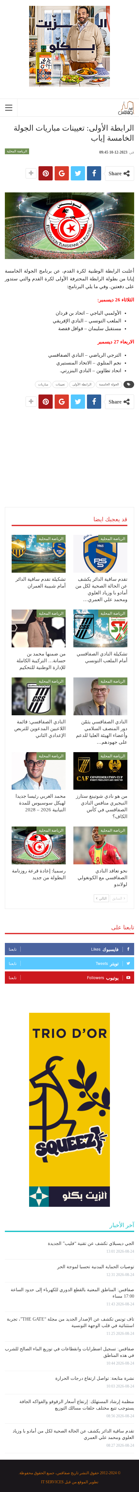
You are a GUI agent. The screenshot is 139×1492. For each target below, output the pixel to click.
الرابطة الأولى (81, 384)
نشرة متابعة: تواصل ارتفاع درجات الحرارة (94, 1378)
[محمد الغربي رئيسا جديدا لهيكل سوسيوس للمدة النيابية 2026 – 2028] (39, 771)
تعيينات (60, 384)
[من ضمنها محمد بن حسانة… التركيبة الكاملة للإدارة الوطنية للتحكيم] (39, 628)
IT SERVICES (52, 1482)
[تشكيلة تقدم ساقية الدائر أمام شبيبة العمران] (39, 554)
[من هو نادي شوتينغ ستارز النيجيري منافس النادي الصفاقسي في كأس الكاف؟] (100, 771)
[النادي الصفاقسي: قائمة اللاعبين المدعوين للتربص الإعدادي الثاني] (39, 696)
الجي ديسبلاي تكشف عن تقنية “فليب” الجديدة (91, 1243)
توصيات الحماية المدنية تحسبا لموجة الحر (95, 1266)
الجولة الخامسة (109, 384)
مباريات (43, 384)
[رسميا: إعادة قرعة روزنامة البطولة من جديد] (39, 845)
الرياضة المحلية (17, 151)
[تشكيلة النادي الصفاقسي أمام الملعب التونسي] (100, 628)
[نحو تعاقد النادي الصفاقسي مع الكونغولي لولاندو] (100, 845)
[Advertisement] (69, 451)
